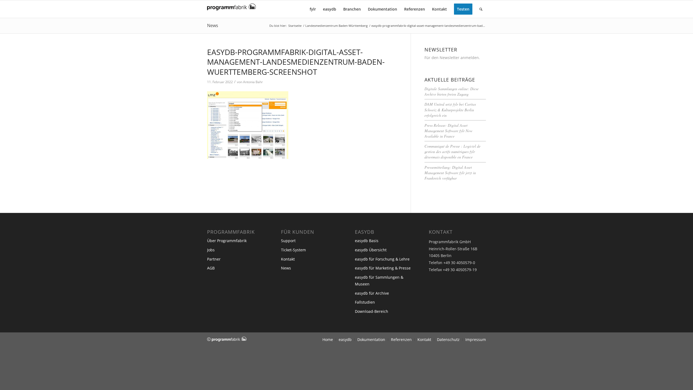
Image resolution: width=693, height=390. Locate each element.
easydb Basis (366, 240)
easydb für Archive (372, 293)
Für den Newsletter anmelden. (452, 57)
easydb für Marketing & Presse (383, 268)
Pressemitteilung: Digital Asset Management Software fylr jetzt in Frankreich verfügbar (450, 173)
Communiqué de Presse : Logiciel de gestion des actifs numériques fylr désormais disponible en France (452, 152)
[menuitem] (312, 9)
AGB (211, 268)
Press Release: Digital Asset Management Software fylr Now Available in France (448, 131)
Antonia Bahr (253, 82)
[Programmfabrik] (231, 11)
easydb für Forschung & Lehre (382, 259)
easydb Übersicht (371, 249)
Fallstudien (365, 302)
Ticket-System (293, 249)
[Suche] (481, 9)
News (212, 25)
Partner (214, 259)
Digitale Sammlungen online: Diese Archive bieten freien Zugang (451, 91)
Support (288, 240)
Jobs (211, 249)
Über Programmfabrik (227, 240)
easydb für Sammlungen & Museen (379, 281)
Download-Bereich (371, 311)
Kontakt (288, 259)
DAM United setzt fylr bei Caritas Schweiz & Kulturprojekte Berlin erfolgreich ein (450, 110)
